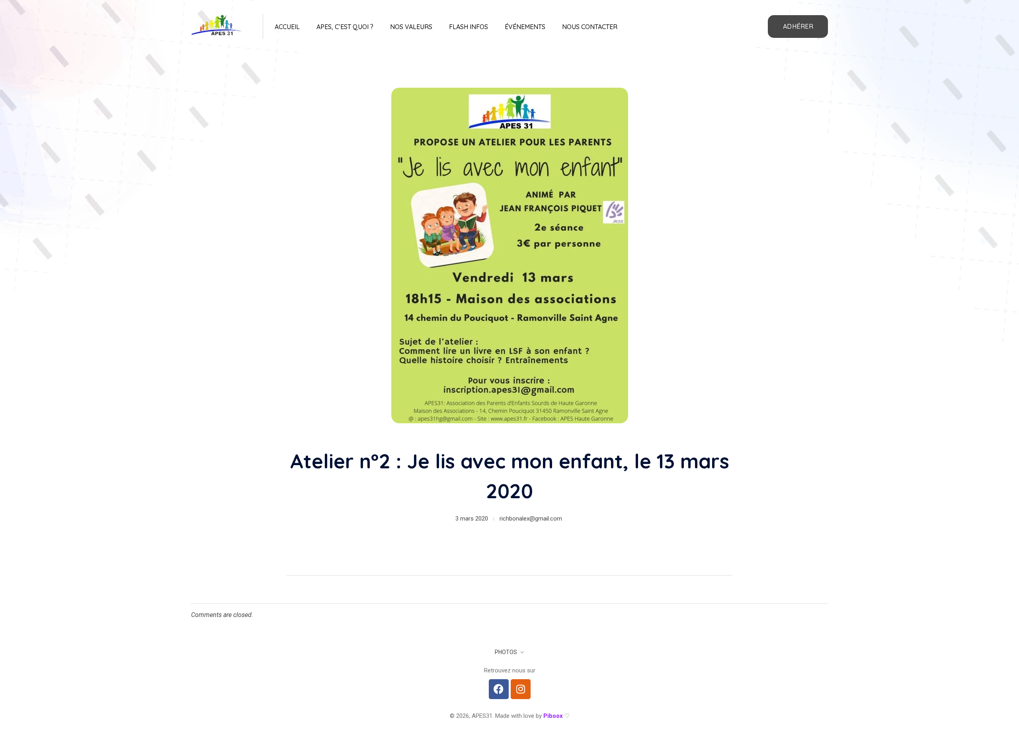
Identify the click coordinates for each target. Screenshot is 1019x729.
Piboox (553, 715)
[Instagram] (521, 689)
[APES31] (217, 25)
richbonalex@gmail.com (531, 518)
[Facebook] (499, 689)
